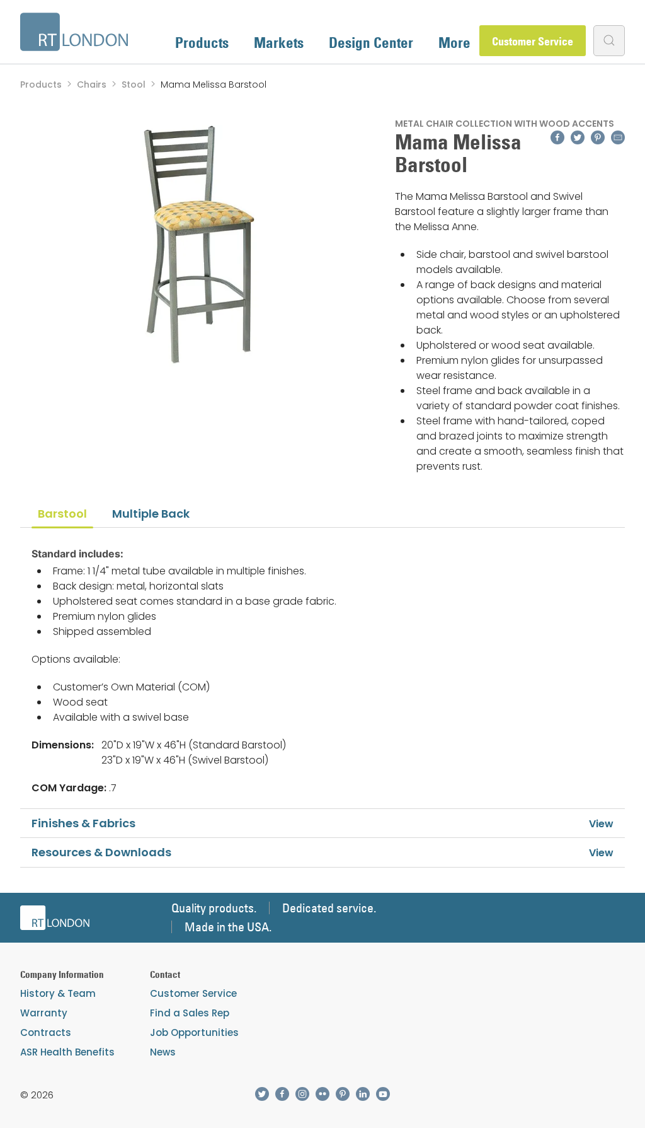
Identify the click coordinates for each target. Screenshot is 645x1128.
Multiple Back (151, 513)
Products (202, 42)
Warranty (43, 1013)
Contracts (45, 1032)
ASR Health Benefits (67, 1052)
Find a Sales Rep (189, 1013)
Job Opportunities (194, 1032)
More (454, 42)
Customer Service (532, 41)
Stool (134, 84)
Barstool (62, 513)
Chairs (91, 84)
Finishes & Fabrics (83, 823)
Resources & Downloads (101, 852)
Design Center (371, 42)
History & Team (58, 993)
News (163, 1052)
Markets (279, 42)
